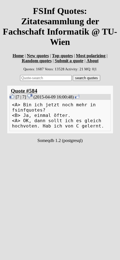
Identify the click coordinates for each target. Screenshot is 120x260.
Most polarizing (90, 55)
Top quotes (62, 55)
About (93, 60)
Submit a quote (69, 60)
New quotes (38, 55)
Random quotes (37, 60)
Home (18, 55)
